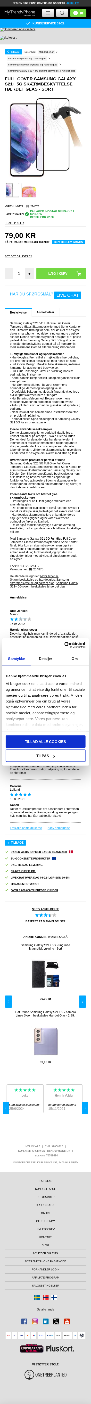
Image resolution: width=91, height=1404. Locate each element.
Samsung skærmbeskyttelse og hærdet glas (39, 581)
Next (82, 1001)
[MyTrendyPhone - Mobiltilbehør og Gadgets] (20, 13)
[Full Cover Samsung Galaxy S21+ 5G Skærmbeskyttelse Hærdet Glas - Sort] (12, 190)
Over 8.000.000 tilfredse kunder (34, 890)
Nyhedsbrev (46, 1229)
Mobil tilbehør (49, 576)
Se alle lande (45, 1309)
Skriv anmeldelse (59, 828)
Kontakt (45, 1237)
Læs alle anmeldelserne (26, 828)
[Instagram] (35, 1321)
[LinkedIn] (46, 1321)
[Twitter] (56, 1321)
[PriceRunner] (32, 1348)
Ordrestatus (45, 1205)
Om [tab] (75, 658)
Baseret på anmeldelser (45, 921)
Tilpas (42, 756)
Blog (45, 1245)
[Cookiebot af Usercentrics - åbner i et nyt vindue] (64, 645)
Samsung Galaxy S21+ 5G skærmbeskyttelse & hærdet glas (44, 584)
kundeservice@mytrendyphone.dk (44, 1150)
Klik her (73, 3)
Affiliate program (45, 1277)
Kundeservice (45, 1188)
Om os (45, 1213)
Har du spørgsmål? (44, 295)
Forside (45, 1180)
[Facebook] (24, 1321)
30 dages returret (25, 883)
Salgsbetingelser (45, 1285)
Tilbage (15, 52)
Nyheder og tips (45, 1253)
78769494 (52, 1155)
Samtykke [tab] (16, 658)
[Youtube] (67, 1321)
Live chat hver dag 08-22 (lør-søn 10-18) (40, 877)
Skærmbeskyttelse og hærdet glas (32, 579)
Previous (8, 1001)
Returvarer (46, 1196)
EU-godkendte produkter (30, 858)
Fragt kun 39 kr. (23, 871)
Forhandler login (45, 1269)
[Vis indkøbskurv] (78, 13)
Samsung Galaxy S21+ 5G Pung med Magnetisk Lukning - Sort (45, 946)
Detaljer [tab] (45, 658)
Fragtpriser (14, 222)
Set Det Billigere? (18, 256)
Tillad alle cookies (45, 741)
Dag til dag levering (27, 864)
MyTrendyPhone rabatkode (45, 1261)
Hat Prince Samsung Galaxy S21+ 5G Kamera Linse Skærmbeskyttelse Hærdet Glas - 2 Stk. (45, 1013)
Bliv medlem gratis (68, 242)
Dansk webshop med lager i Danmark (39, 851)
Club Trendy (45, 1221)
